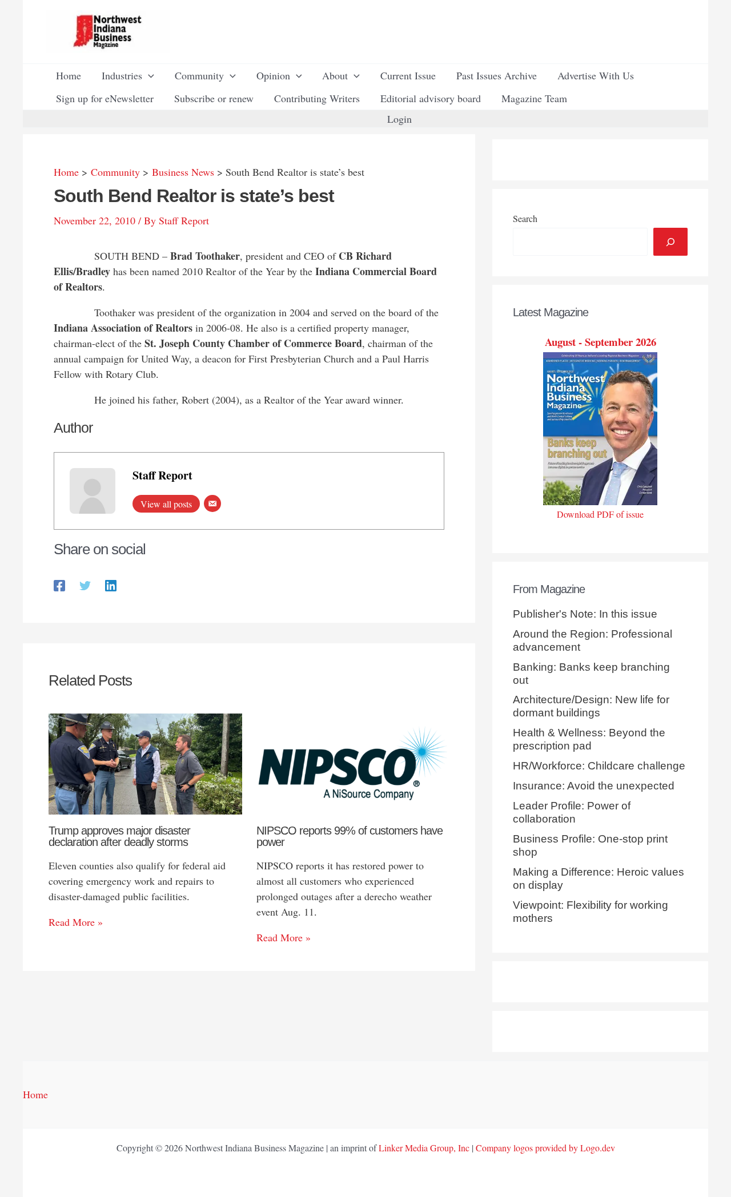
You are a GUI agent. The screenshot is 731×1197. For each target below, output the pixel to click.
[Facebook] (59, 584)
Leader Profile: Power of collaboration (571, 812)
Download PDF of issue (600, 514)
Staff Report (162, 475)
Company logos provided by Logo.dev (545, 1148)
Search (525, 218)
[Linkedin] (111, 584)
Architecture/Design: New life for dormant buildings (591, 706)
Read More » (76, 922)
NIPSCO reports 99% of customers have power (349, 836)
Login (399, 119)
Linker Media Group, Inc (424, 1148)
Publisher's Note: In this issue (585, 614)
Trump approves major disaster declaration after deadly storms (119, 836)
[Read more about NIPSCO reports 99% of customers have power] (353, 762)
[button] (148, 75)
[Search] (670, 242)
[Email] (212, 503)
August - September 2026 (600, 341)
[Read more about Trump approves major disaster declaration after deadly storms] (145, 762)
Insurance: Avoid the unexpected (593, 786)
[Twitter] (85, 584)
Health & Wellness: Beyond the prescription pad (589, 739)
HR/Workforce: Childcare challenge (599, 766)
